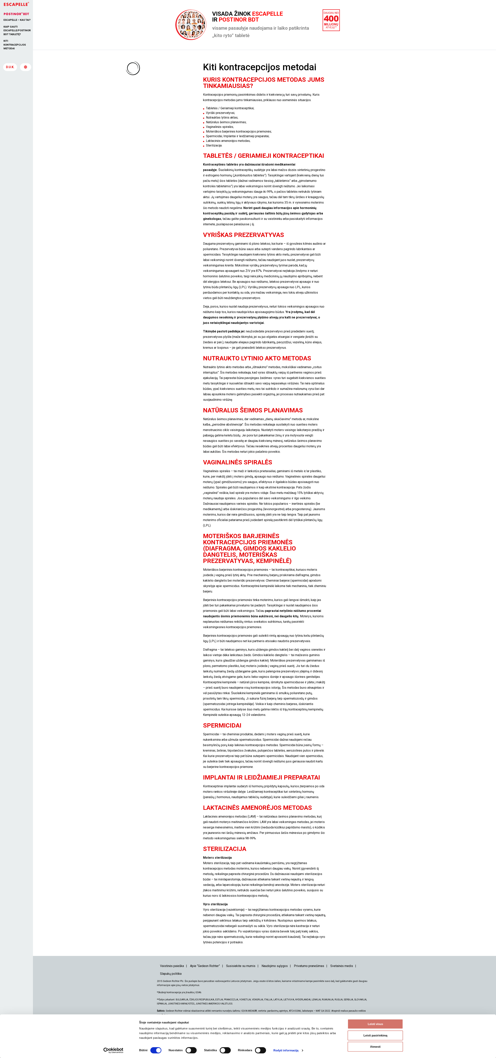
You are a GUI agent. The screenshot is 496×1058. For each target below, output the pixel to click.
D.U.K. (10, 67)
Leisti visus (375, 1024)
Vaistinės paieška (172, 966)
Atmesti (375, 1046)
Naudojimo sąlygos (275, 966)
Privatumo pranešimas (309, 966)
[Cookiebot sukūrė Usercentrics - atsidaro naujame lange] (113, 1050)
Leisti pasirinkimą (375, 1035)
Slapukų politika (171, 974)
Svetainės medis (341, 966)
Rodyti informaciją (286, 1050)
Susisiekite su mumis (240, 966)
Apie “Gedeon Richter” (205, 966)
